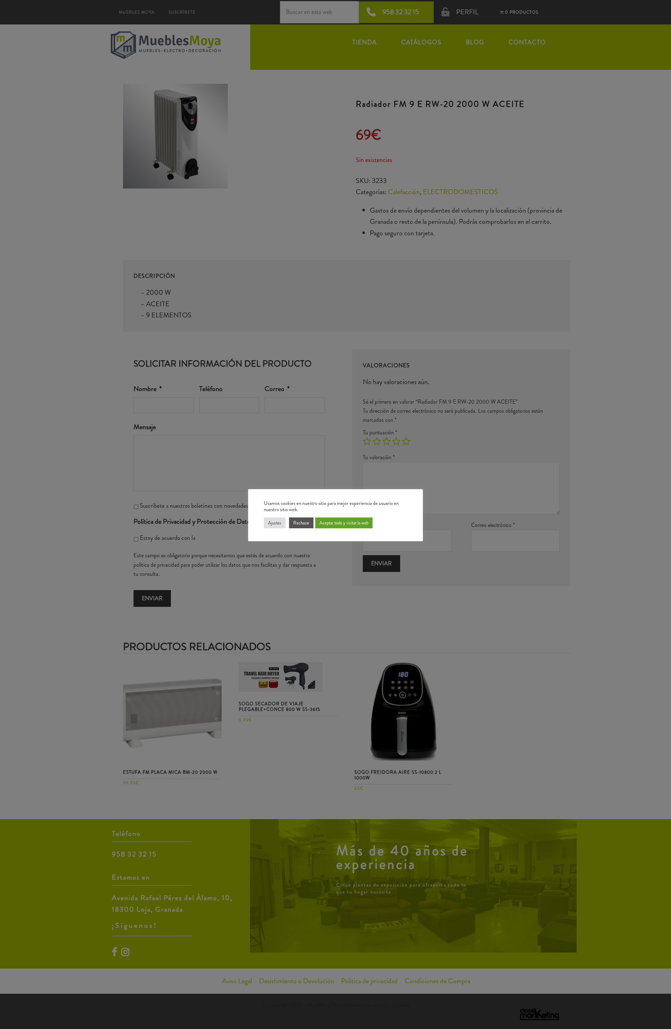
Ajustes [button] (274, 523)
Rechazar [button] (301, 523)
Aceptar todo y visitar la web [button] (343, 523)
